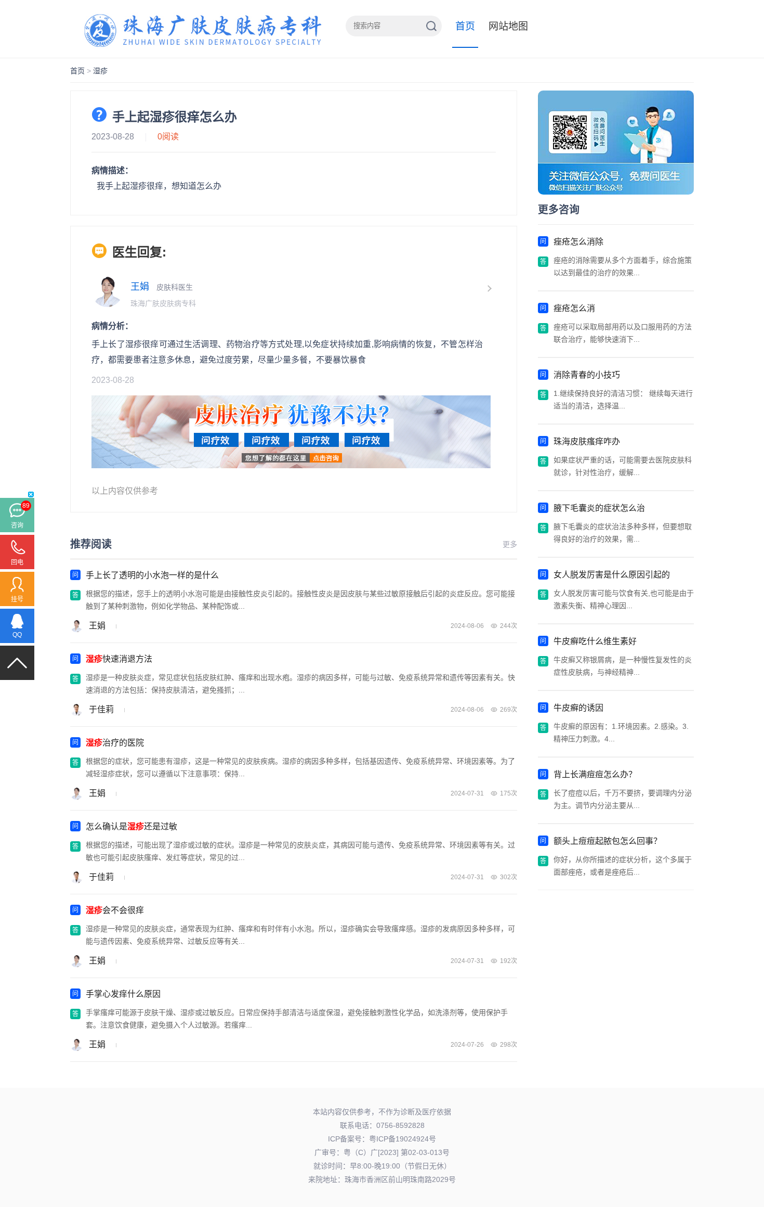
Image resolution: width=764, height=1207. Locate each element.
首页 (465, 26)
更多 (510, 544)
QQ (17, 634)
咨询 (17, 525)
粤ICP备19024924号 (402, 1139)
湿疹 (100, 71)
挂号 (17, 599)
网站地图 (508, 26)
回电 (17, 562)
